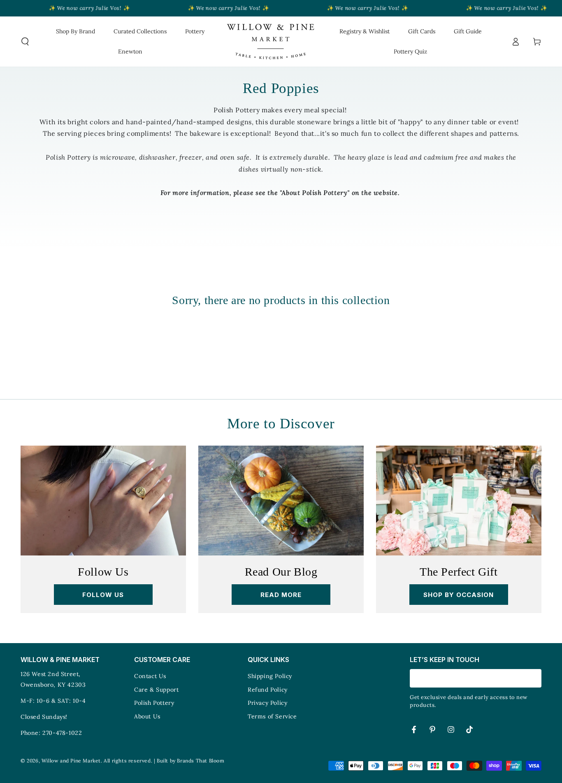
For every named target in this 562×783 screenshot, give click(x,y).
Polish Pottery (154, 702)
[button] (25, 42)
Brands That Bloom (200, 760)
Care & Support (156, 689)
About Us (147, 716)
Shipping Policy (270, 676)
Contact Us (150, 676)
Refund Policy (268, 689)
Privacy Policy (267, 702)
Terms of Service (272, 716)
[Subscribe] (536, 678)
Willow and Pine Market (71, 760)
